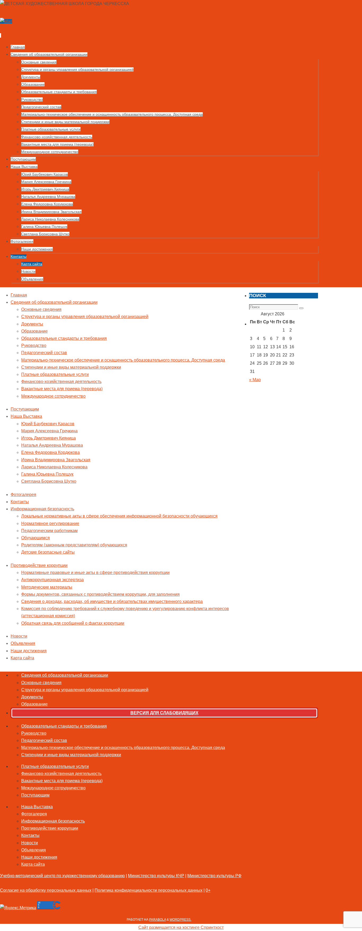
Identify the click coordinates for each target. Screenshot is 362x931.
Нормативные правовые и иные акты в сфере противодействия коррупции (95, 572)
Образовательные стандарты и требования (64, 338)
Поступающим (25, 409)
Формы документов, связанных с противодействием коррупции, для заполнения (100, 594)
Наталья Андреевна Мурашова (52, 445)
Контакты (20, 501)
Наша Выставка (26, 416)
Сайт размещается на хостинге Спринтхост (181, 927)
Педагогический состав (44, 352)
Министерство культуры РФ (214, 875)
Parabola (157, 919)
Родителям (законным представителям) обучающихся (74, 545)
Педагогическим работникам (49, 530)
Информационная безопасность (42, 509)
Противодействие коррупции (39, 565)
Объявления (23, 643)
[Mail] (6, 21)
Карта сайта (22, 658)
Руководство (33, 345)
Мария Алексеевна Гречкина (49, 431)
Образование (34, 331)
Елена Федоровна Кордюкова (50, 452)
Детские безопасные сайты (48, 552)
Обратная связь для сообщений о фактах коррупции (72, 623)
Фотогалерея (23, 494)
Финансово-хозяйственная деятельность (61, 381)
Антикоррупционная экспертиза (52, 579)
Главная (19, 295)
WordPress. (180, 919)
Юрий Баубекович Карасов (47, 423)
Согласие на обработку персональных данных (45, 890)
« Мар (255, 379)
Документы (32, 324)
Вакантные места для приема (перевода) (62, 388)
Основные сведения (41, 309)
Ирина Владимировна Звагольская (55, 460)
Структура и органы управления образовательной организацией (84, 316)
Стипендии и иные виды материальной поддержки (71, 367)
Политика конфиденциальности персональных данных (148, 890)
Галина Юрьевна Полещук (47, 474)
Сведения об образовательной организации (54, 302)
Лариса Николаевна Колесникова (54, 467)
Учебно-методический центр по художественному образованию (62, 875)
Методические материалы (46, 587)
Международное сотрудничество (53, 396)
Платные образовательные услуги (55, 374)
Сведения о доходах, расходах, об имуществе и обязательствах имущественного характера (112, 601)
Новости (19, 636)
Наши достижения (29, 651)
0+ (208, 890)
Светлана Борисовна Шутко (48, 481)
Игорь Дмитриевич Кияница (48, 438)
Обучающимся (35, 538)
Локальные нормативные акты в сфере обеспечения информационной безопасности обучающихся (119, 516)
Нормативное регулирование (50, 523)
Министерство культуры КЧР (156, 875)
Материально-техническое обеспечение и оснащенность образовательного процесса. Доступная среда (123, 360)
